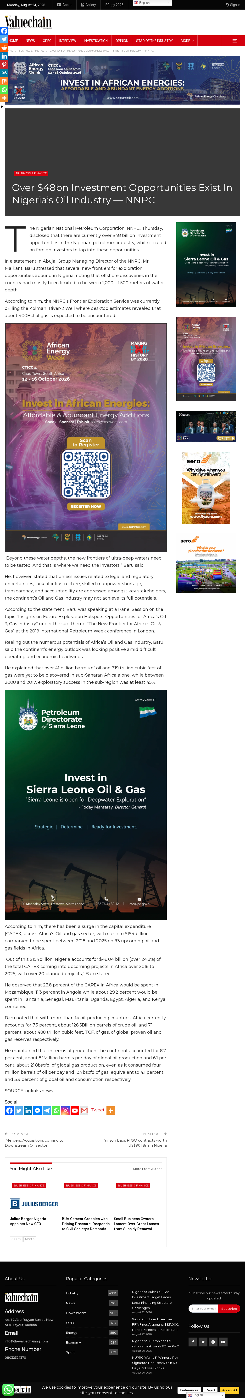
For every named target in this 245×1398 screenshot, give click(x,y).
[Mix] (4, 81)
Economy (73, 1342)
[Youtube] (75, 1110)
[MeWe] (4, 73)
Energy (71, 1332)
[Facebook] (9, 1110)
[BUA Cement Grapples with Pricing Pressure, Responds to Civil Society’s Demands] (86, 1197)
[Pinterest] (4, 64)
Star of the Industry (154, 41)
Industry (72, 1293)
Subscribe (229, 1308)
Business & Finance (31, 173)
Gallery (91, 5)
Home (13, 41)
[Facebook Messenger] (37, 1110)
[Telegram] (47, 1110)
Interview (67, 41)
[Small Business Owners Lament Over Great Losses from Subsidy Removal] (138, 1197)
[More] (110, 1110)
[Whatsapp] (56, 1110)
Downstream (76, 1313)
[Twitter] (19, 1110)
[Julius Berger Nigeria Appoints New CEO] (34, 1197)
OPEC (47, 41)
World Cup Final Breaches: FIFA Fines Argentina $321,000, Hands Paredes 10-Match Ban (155, 1324)
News (30, 41)
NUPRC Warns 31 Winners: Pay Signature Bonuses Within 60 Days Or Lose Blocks (155, 1363)
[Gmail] (84, 1110)
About (67, 5)
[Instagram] (65, 1110)
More (185, 41)
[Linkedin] (28, 1110)
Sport (70, 1352)
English (144, 3)
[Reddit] (4, 47)
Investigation (96, 41)
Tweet (98, 1110)
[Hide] (2, 107)
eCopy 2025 (114, 5)
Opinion (122, 41)
